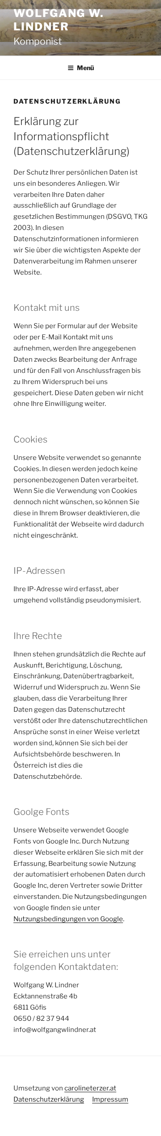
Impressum (110, 1099)
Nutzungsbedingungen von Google (68, 919)
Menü (85, 67)
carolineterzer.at (90, 1088)
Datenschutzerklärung (48, 1099)
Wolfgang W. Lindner (58, 20)
